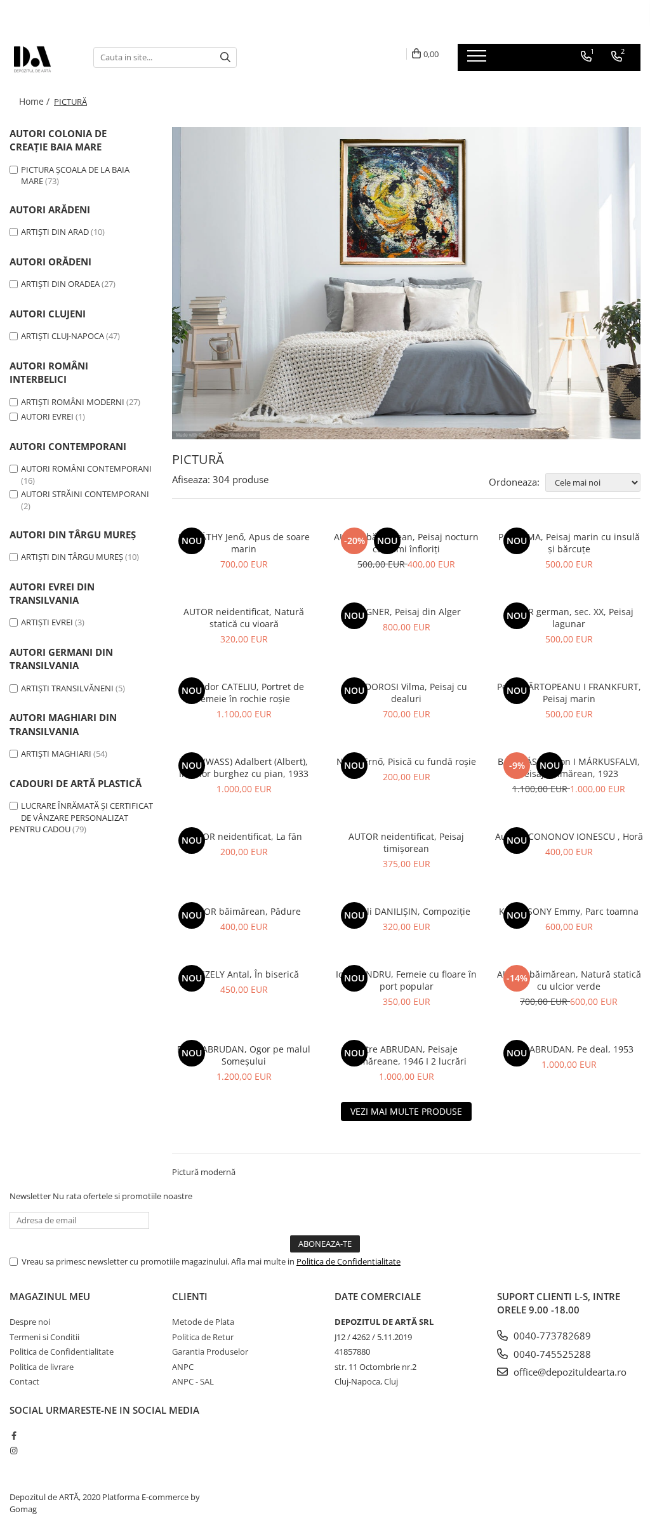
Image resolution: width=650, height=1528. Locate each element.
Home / (35, 101)
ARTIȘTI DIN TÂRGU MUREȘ (72, 556)
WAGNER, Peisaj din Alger (406, 612)
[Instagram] (14, 1450)
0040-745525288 (551, 1354)
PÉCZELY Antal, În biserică (244, 974)
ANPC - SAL (193, 1381)
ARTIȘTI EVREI (47, 622)
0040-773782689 (551, 1335)
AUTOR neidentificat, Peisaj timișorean (406, 842)
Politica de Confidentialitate (348, 1261)
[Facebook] (14, 1435)
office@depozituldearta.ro (569, 1371)
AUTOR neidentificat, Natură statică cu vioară (243, 618)
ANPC (183, 1366)
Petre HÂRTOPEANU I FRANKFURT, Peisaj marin (569, 693)
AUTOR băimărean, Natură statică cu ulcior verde (569, 980)
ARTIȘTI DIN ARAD (55, 231)
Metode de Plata (203, 1321)
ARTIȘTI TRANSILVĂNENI (67, 688)
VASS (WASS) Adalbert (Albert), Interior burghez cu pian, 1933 (243, 767)
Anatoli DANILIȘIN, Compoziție (406, 911)
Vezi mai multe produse (406, 1111)
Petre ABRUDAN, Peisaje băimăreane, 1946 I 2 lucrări (407, 1055)
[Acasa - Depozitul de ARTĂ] (42, 57)
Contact (24, 1381)
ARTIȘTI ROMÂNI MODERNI (72, 402)
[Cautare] (225, 57)
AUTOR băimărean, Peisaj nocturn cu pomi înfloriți (406, 543)
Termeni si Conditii (44, 1337)
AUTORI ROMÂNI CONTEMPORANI (86, 468)
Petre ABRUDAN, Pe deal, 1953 (569, 1049)
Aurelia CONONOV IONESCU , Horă (569, 836)
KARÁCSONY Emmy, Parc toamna (569, 911)
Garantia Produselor (210, 1351)
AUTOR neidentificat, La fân (243, 836)
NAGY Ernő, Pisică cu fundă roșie (406, 761)
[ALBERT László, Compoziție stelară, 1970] (406, 283)
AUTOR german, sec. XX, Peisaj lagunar (568, 618)
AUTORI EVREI (47, 416)
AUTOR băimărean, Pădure (244, 911)
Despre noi (30, 1321)
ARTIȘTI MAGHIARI (56, 753)
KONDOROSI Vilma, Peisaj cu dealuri (406, 693)
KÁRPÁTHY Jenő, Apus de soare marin (244, 543)
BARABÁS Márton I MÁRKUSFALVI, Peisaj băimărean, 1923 (569, 767)
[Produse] (478, 59)
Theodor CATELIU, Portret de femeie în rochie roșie (243, 693)
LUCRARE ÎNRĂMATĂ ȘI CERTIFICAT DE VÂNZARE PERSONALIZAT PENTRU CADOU (81, 817)
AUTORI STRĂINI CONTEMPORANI (85, 494)
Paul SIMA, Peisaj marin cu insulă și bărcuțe (569, 543)
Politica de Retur (203, 1337)
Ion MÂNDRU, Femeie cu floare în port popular (406, 980)
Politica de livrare (42, 1366)
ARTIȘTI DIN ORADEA (60, 283)
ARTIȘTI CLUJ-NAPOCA (63, 336)
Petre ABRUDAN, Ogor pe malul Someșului (243, 1055)
